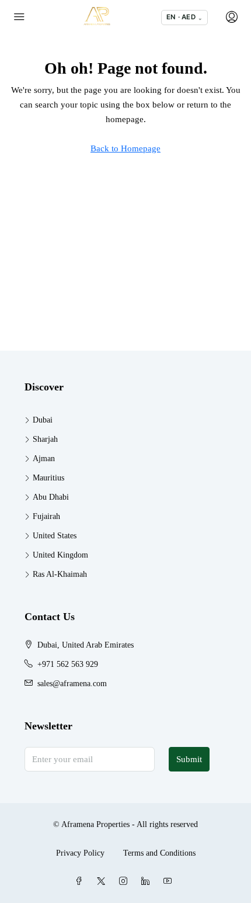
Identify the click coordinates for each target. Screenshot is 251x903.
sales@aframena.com (72, 683)
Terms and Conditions (159, 853)
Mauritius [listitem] (48, 477)
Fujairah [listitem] (46, 516)
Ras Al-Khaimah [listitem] (60, 574)
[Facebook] (81, 881)
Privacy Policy (80, 853)
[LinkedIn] (147, 881)
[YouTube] (169, 881)
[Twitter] (103, 881)
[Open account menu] (230, 17)
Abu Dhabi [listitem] (51, 497)
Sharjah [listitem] (45, 439)
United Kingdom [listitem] (60, 555)
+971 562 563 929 (67, 664)
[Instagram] (125, 881)
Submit (189, 759)
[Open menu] (19, 17)
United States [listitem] (54, 535)
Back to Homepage (125, 148)
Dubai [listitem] (43, 420)
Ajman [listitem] (44, 458)
